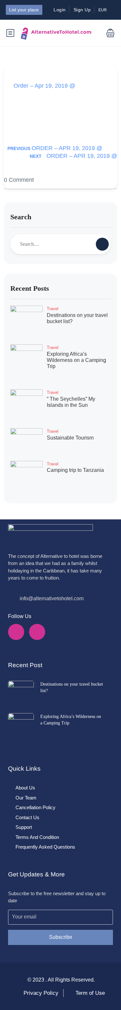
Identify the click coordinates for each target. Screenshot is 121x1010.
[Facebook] (16, 632)
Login (60, 9)
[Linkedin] (37, 632)
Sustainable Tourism (70, 437)
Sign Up (82, 9)
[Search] (102, 244)
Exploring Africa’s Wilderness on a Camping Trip (76, 360)
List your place (24, 9)
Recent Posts (29, 288)
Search (20, 217)
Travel (52, 308)
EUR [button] (103, 10)
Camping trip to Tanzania (75, 470)
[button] (105, 33)
